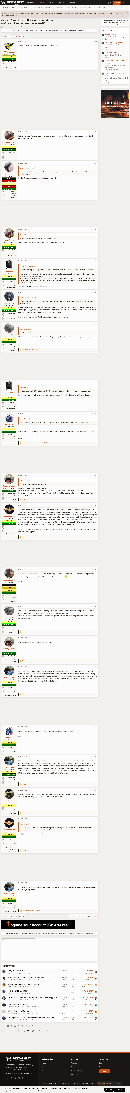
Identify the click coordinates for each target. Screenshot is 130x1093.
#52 (96, 569)
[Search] (127, 3)
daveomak (6, 27)
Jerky (67, 7)
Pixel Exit (90, 1083)
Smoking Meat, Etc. (85, 7)
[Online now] (9, 578)
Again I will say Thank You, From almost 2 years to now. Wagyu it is (32, 998)
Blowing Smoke (23, 7)
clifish (91, 1006)
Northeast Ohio (11, 287)
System (103, 1083)
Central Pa (13, 197)
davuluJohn (11, 1020)
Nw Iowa (13, 601)
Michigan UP (12, 158)
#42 (96, 131)
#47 (96, 324)
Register (102, 1067)
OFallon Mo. (12, 350)
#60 (96, 883)
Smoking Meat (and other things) (82, 1071)
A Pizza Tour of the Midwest (18, 1011)
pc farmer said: (25, 234)
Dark (118, 1083)
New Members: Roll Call (8, 7)
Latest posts (107, 30)
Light (110, 1083)
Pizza (33, 1013)
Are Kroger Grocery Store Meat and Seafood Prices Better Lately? (32, 1018)
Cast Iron (97, 7)
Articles (51, 3)
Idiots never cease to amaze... (19, 1004)
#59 (96, 819)
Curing (107, 82)
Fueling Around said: (26, 266)
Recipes (74, 7)
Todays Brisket (110, 35)
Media (61, 3)
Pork (33, 986)
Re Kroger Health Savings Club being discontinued (26, 978)
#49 (96, 413)
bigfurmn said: (24, 824)
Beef (106, 39)
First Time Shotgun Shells (114, 43)
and (29, 349)
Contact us (45, 1071)
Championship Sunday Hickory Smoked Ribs (24, 984)
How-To (105, 7)
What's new (31, 3)
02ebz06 (11, 1006)
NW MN (14, 499)
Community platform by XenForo (62, 1083)
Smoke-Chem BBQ (14, 1013)
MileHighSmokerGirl (14, 986)
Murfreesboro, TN (10, 695)
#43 (96, 163)
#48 (96, 382)
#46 (96, 292)
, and (34, 443)
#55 (96, 667)
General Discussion (33, 1000)
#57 (96, 756)
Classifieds (75, 1075)
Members (72, 3)
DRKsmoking (89, 973)
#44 (96, 229)
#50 (96, 475)
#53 (96, 606)
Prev (5, 36)
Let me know (106, 13)
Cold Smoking (58, 7)
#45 (96, 261)
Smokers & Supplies (45, 7)
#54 (96, 638)
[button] (37, 2)
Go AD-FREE (104, 1071)
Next (21, 36)
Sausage (33, 7)
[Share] (93, 41)
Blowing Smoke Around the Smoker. (35, 980)
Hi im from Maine (111, 53)
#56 (96, 727)
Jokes (29, 973)
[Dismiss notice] (127, 13)
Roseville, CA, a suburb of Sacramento (11, 536)
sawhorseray (12, 973)
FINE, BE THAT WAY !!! (16, 971)
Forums (42, 3)
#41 (96, 41)
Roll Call (107, 57)
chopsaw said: (24, 387)
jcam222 (10, 980)
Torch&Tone (89, 979)
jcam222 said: (24, 329)
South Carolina (11, 319)
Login (101, 1063)
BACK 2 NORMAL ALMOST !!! (19, 991)
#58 (96, 790)
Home (44, 1063)
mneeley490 (89, 993)
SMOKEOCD (89, 1013)
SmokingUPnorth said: (27, 168)
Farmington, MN (11, 814)
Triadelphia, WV (11, 68)
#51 (96, 505)
